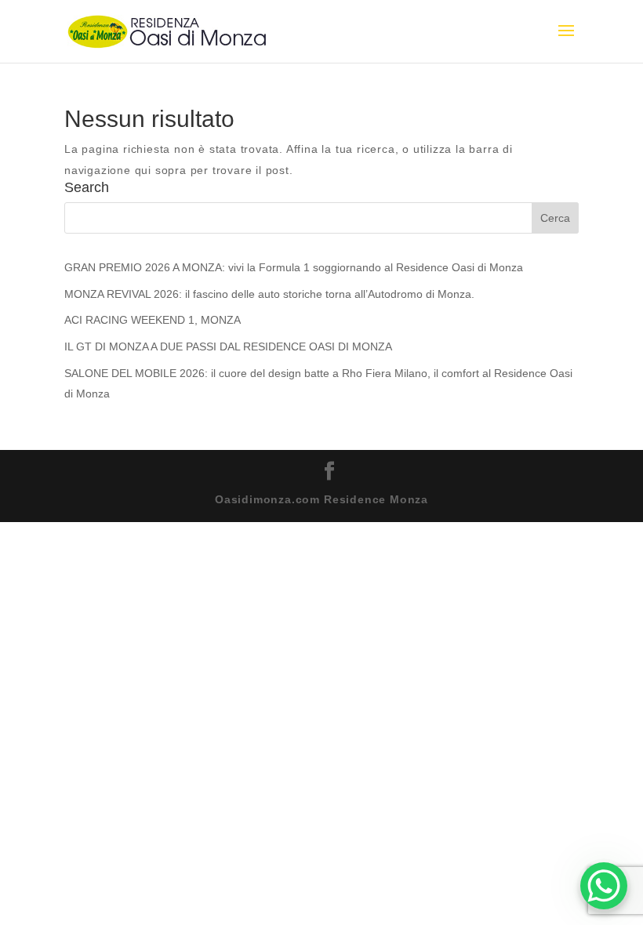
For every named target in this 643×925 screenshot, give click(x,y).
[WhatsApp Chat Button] (603, 885)
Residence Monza (376, 499)
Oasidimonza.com (267, 499)
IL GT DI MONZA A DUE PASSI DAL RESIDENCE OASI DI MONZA (228, 346)
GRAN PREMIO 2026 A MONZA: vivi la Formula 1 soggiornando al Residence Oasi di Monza (293, 267)
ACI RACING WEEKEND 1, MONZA (152, 320)
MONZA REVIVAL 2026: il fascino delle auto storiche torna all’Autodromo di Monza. (269, 294)
